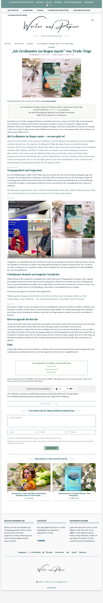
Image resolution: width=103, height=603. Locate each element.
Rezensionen (19, 44)
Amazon (51, 366)
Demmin (41, 394)
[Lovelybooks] (47, 5)
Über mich (39, 2)
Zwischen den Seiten (81, 10)
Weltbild (51, 372)
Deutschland (50, 394)
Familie (57, 394)
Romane (30, 44)
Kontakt (48, 2)
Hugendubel (51, 369)
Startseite (7, 44)
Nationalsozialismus (23, 396)
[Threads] (51, 5)
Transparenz (89, 2)
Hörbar (40, 10)
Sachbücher (28, 10)
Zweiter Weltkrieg (62, 396)
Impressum (58, 2)
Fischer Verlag (54, 110)
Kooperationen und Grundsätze (21, 2)
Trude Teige (50, 396)
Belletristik (13, 10)
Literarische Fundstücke (58, 10)
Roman (42, 396)
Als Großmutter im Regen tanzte (20, 394)
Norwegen (35, 396)
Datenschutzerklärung (73, 2)
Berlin (35, 394)
